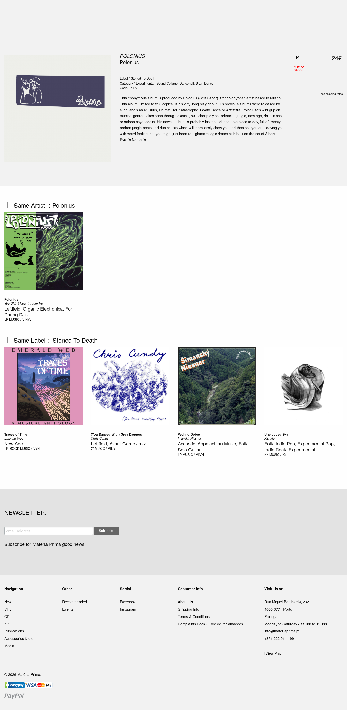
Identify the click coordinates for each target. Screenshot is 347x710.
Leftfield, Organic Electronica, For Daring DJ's (38, 311)
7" (92, 448)
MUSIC (116, 10)
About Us (185, 601)
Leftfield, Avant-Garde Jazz (118, 443)
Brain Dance (204, 83)
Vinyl (8, 609)
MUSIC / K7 (277, 454)
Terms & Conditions (194, 616)
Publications (14, 631)
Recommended (74, 601)
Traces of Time (15, 434)
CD (6, 616)
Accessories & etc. (19, 638)
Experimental (145, 83)
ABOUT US (245, 10)
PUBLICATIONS (140, 10)
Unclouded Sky (276, 434)
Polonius (132, 56)
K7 (266, 454)
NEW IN (99, 10)
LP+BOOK (11, 448)
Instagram (128, 609)
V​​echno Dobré (189, 434)
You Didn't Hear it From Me (23, 303)
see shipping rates (332, 94)
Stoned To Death (143, 78)
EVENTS (224, 10)
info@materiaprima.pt (281, 631)
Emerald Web (13, 438)
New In (9, 601)
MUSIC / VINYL (20, 319)
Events (67, 609)
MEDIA (206, 10)
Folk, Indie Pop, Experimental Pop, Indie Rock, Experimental (299, 446)
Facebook (128, 601)
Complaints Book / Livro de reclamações (210, 623)
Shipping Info (188, 609)
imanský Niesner (189, 438)
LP (6, 319)
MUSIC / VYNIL (31, 448)
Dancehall (187, 83)
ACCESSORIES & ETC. (177, 10)
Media (9, 645)
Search (336, 25)
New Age (13, 443)
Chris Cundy (99, 438)
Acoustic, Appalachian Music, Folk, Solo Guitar (213, 446)
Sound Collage (167, 83)
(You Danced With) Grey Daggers (116, 434)
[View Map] (273, 653)
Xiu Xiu (269, 438)
